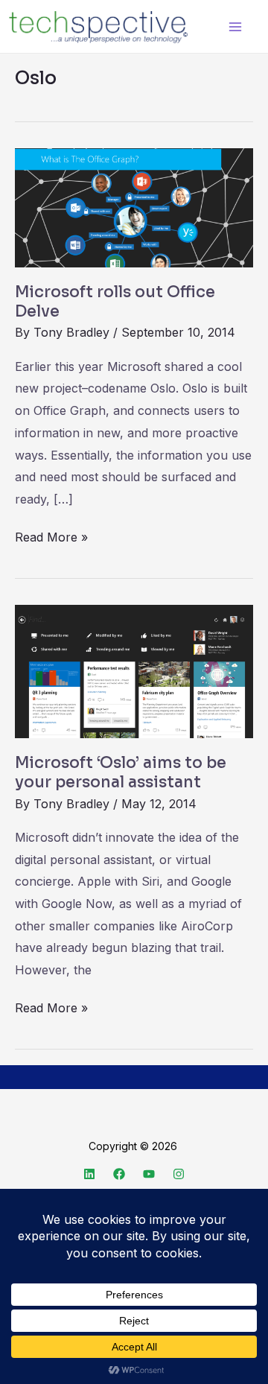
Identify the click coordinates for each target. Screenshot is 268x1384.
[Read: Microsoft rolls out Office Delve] (134, 206)
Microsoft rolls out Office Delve (115, 301)
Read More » (51, 536)
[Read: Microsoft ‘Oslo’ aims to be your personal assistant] (134, 670)
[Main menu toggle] (235, 26)
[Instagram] (179, 1174)
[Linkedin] (89, 1174)
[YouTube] (149, 1174)
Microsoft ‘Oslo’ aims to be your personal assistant (120, 772)
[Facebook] (119, 1174)
